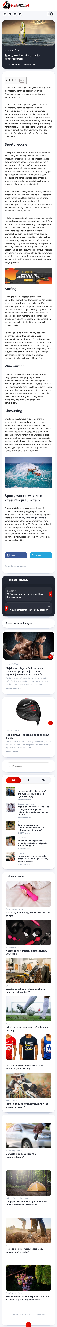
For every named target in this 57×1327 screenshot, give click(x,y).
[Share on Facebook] (10, 14)
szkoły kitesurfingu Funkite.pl (33, 517)
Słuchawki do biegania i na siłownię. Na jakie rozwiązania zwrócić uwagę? (32, 843)
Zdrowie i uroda (12, 947)
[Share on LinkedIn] (20, 14)
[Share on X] (5, 14)
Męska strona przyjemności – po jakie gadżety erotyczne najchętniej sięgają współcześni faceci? (33, 810)
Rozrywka (22, 838)
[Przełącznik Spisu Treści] (20, 80)
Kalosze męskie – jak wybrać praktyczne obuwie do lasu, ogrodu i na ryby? (32, 794)
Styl (19, 788)
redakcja (14, 64)
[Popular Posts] (28, 780)
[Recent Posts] (13, 780)
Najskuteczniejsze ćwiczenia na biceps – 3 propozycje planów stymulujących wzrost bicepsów (24, 671)
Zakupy (21, 853)
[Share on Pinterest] (15, 14)
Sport (17, 50)
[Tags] (43, 780)
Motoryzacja (11, 1151)
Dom (8, 1293)
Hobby (10, 50)
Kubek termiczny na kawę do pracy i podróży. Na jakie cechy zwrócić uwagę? (33, 859)
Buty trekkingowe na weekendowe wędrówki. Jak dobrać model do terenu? (32, 827)
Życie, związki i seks (26, 804)
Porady (9, 664)
